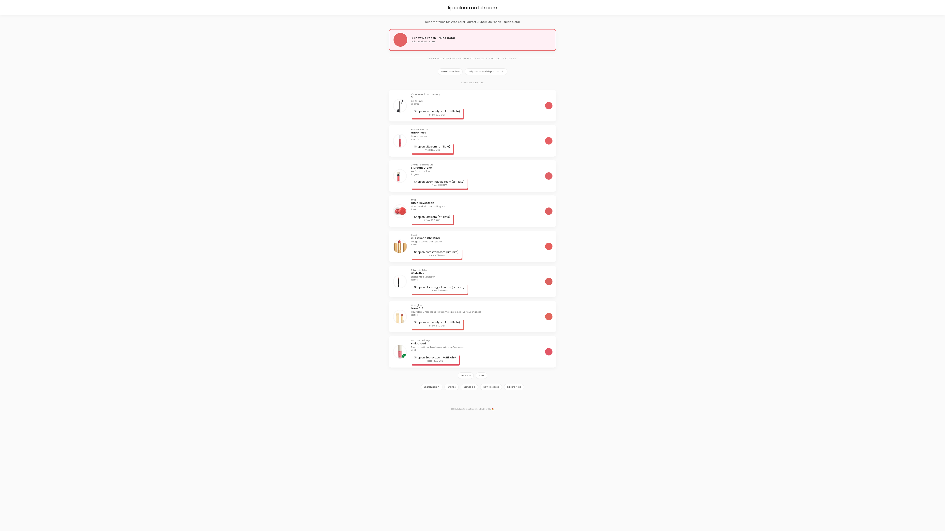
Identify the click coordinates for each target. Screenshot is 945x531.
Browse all (469, 386)
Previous (466, 375)
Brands (452, 386)
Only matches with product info (486, 71)
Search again (431, 386)
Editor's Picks (514, 386)
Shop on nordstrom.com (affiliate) (436, 252)
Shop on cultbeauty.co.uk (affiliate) (437, 111)
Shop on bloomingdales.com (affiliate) (439, 182)
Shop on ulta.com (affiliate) (432, 146)
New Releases (491, 386)
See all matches (450, 71)
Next (481, 375)
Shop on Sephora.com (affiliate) (435, 357)
